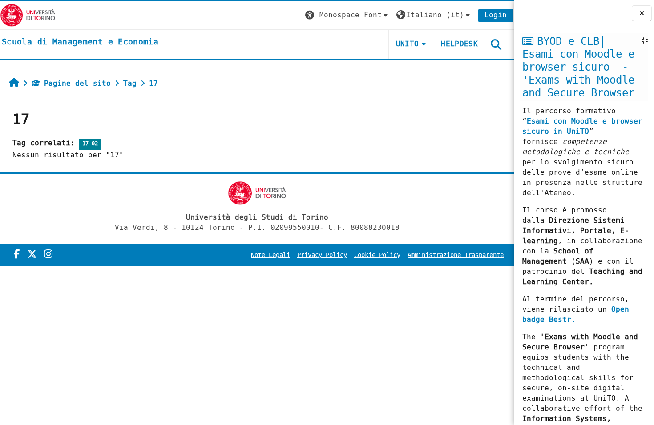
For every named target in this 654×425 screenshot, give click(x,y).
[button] (347, 15)
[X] (32, 254)
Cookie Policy (377, 255)
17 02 (90, 144)
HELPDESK (459, 44)
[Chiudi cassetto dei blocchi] (642, 13)
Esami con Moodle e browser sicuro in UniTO (582, 126)
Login (495, 15)
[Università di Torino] (28, 15)
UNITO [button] (407, 44)
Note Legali (270, 255)
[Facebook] (17, 254)
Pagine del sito (77, 83)
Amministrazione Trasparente (456, 255)
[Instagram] (48, 254)
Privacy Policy (322, 255)
